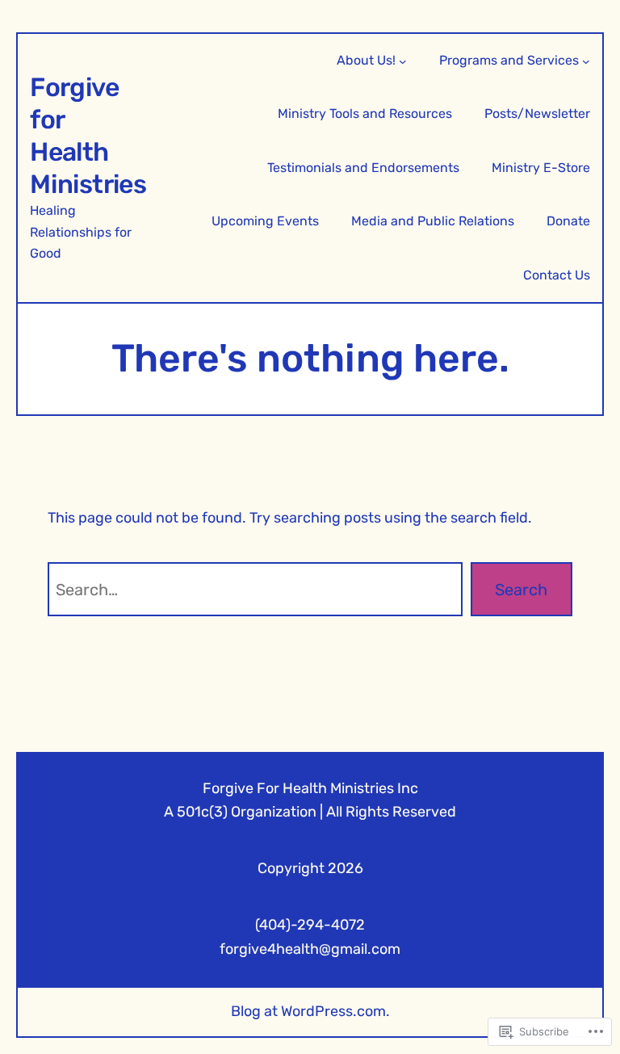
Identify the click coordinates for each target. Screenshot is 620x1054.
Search (521, 589)
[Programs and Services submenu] (586, 61)
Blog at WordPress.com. (310, 1011)
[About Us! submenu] (403, 61)
